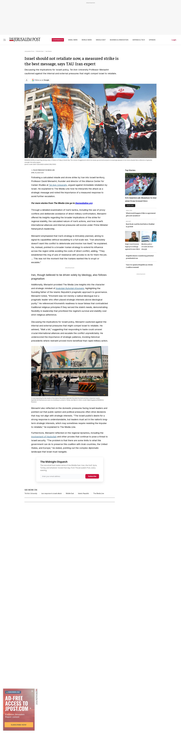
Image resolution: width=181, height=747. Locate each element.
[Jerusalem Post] (23, 40)
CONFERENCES (58, 40)
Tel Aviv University (58, 185)
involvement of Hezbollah (44, 436)
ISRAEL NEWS (73, 40)
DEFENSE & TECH (139, 40)
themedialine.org (83, 203)
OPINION (152, 40)
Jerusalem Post (29, 51)
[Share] (27, 80)
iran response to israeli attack (51, 493)
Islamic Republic (83, 493)
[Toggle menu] (4, 40)
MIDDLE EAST (101, 40)
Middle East (39, 51)
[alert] (19, 723)
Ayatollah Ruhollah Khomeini (70, 288)
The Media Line (98, 493)
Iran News (49, 51)
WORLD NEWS (87, 40)
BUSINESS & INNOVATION (119, 40)
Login (174, 40)
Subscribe (92, 476)
